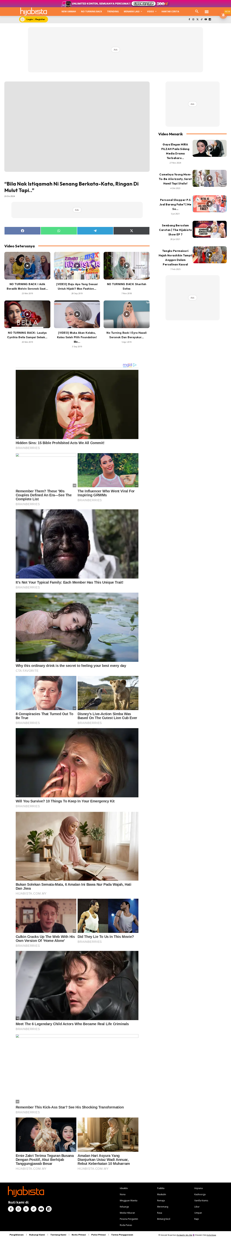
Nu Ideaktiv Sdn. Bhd (184, 1235)
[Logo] (33, 11)
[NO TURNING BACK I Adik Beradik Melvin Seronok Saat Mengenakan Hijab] (27, 266)
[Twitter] (197, 20)
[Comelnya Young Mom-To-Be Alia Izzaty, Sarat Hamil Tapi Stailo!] (210, 178)
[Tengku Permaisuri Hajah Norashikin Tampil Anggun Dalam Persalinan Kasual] (210, 254)
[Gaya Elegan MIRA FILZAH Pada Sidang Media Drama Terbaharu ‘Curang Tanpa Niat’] (210, 148)
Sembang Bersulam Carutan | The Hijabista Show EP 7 (175, 230)
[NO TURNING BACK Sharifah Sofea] (127, 266)
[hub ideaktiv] (206, 10)
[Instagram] (193, 20)
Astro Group (211, 1235)
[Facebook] (189, 20)
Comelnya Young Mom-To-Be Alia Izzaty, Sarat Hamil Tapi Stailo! (175, 179)
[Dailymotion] (210, 20)
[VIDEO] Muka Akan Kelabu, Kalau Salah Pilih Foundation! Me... (77, 337)
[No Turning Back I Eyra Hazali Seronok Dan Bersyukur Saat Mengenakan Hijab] (127, 314)
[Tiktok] (202, 20)
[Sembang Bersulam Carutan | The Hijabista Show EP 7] (210, 229)
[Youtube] (206, 20)
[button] (197, 11)
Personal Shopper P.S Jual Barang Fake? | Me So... (175, 204)
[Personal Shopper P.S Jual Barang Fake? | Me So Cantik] (210, 203)
